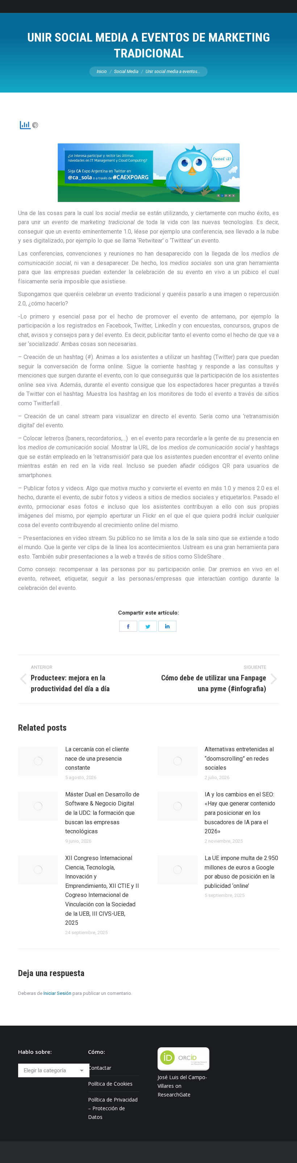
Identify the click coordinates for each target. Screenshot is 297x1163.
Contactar (99, 1067)
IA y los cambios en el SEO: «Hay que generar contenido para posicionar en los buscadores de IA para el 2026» (240, 813)
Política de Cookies (110, 1083)
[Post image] (38, 761)
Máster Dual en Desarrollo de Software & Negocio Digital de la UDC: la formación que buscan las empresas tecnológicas (102, 813)
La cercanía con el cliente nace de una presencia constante (97, 758)
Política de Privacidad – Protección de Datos (113, 1108)
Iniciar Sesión (57, 993)
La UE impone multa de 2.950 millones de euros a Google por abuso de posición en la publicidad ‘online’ (241, 872)
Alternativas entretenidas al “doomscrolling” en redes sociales (239, 758)
